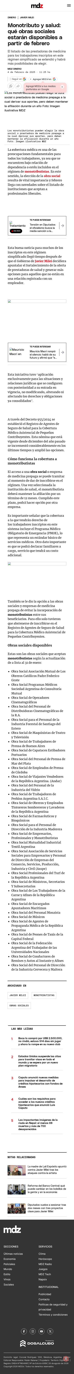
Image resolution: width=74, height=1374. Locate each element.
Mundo (8, 1269)
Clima (42, 1253)
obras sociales (19, 1006)
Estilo (7, 1274)
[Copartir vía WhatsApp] (11, 86)
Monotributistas (44, 995)
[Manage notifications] (66, 1358)
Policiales (9, 1264)
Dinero (12, 18)
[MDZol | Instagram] (32, 1331)
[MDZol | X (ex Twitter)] (50, 1331)
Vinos (7, 1279)
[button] (69, 5)
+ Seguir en (16, 79)
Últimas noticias (13, 1253)
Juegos (43, 1269)
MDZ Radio (45, 1264)
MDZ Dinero (15, 69)
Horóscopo (45, 1259)
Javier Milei (17, 995)
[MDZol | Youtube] (41, 1331)
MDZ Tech (45, 1274)
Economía (9, 1259)
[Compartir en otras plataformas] (18, 86)
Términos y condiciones (53, 1314)
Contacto (44, 1299)
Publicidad (45, 1294)
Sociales (9, 1284)
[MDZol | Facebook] (24, 1331)
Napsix (43, 1279)
